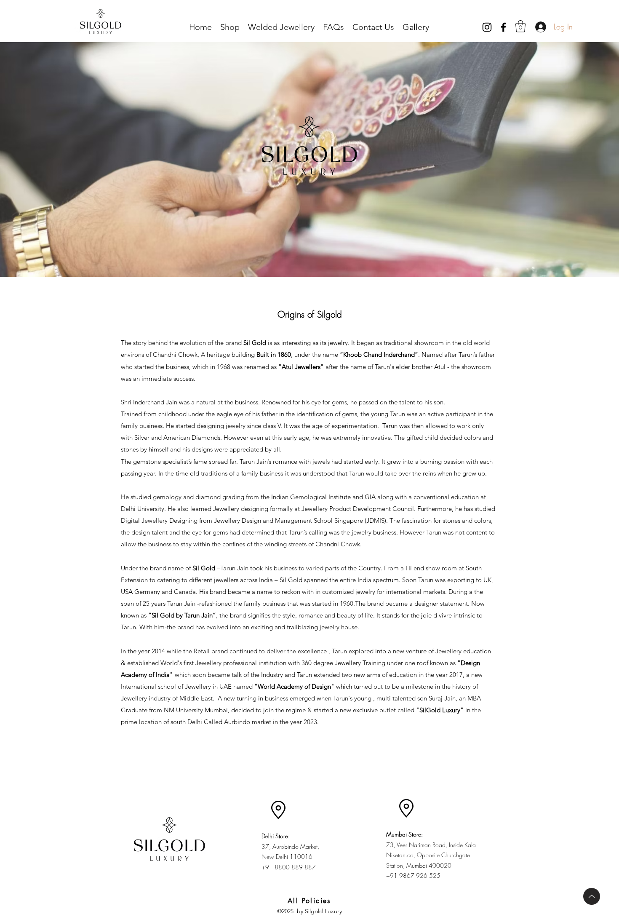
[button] (520, 26)
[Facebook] (503, 27)
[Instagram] (487, 27)
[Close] (591, 896)
